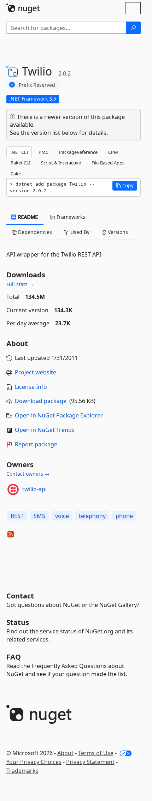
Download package (40, 401)
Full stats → (20, 284)
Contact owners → (27, 473)
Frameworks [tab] (70, 216)
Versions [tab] (117, 232)
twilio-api (34, 489)
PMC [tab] (43, 152)
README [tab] (27, 216)
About (65, 753)
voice (62, 516)
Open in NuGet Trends (45, 430)
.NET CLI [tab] (19, 152)
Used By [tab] (79, 232)
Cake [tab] (16, 173)
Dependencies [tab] (34, 232)
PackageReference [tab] (78, 152)
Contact (20, 596)
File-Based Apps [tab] (108, 162)
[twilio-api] (13, 489)
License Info (31, 387)
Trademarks (22, 771)
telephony (92, 516)
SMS (39, 516)
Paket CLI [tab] (20, 162)
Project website (35, 372)
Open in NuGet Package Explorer (59, 415)
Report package (36, 444)
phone (124, 516)
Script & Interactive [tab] (61, 162)
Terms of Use (95, 753)
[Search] (133, 28)
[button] (124, 186)
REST (17, 516)
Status (17, 622)
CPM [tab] (113, 152)
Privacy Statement (90, 762)
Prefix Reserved (37, 85)
